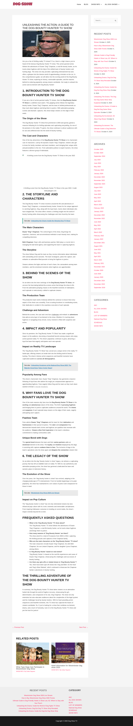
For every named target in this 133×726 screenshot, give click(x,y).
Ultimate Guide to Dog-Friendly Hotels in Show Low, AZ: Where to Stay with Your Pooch (105, 58)
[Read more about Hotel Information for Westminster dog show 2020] (67, 653)
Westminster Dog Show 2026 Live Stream (38, 695)
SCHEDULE (98, 322)
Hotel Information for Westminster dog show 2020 (66, 666)
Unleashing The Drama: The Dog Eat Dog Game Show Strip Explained (105, 100)
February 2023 (99, 208)
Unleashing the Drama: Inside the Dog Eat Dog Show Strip (38, 711)
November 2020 (99, 267)
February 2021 (99, 263)
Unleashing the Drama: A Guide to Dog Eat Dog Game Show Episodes (105, 109)
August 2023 (98, 187)
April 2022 (97, 229)
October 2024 (98, 153)
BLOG (86, 4)
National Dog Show (100, 319)
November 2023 (99, 180)
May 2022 (97, 225)
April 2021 (97, 256)
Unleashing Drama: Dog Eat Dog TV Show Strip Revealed (38, 708)
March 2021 (98, 260)
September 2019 (99, 287)
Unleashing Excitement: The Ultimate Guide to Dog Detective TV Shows (105, 129)
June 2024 (97, 163)
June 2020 (97, 274)
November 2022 (99, 218)
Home (79, 4)
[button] (101, 4)
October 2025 (98, 149)
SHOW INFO (95, 4)
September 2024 (99, 156)
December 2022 (99, 215)
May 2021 (97, 253)
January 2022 (98, 239)
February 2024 (99, 170)
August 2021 (98, 246)
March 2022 (98, 232)
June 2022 (97, 222)
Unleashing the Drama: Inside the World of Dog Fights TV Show (38, 706)
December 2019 (99, 280)
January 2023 (98, 211)
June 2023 (97, 194)
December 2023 (99, 177)
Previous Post (18, 627)
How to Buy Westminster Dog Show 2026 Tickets (38, 698)
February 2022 (99, 236)
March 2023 (98, 205)
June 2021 (97, 249)
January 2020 (98, 277)
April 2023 (97, 201)
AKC (95, 305)
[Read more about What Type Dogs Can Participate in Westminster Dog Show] (32, 653)
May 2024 (97, 166)
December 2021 (99, 243)
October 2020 (98, 270)
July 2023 (97, 191)
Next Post (83, 627)
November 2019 (99, 284)
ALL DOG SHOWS (111, 4)
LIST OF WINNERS (100, 316)
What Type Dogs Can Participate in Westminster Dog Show (30, 668)
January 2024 (98, 173)
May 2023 (97, 198)
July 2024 (97, 160)
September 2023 (99, 184)
